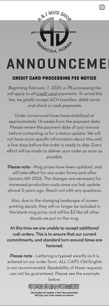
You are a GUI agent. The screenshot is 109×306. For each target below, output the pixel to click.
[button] (102, 7)
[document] (54, 153)
